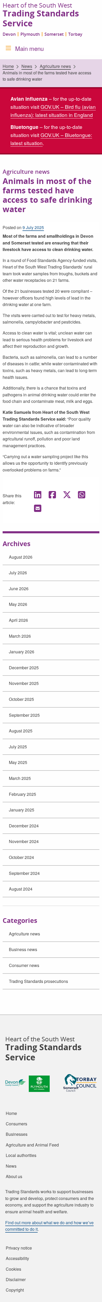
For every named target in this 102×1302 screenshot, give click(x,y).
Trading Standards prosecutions (38, 981)
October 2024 (21, 857)
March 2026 (20, 636)
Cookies (13, 1269)
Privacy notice (19, 1248)
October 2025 (21, 699)
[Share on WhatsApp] (81, 494)
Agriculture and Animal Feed (32, 1145)
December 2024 (24, 826)
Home (8, 66)
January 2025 (21, 810)
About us (14, 1176)
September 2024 (24, 873)
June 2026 (19, 589)
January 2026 (21, 652)
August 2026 (20, 557)
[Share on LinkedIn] (37, 494)
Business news (23, 949)
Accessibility (17, 1258)
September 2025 (24, 715)
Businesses (16, 1134)
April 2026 (18, 620)
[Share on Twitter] (67, 494)
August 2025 (20, 731)
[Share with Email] (37, 508)
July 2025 (18, 747)
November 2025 (24, 683)
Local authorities (21, 1155)
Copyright (15, 1290)
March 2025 (20, 778)
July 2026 (18, 573)
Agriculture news (24, 934)
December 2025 (24, 668)
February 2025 (22, 794)
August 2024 (20, 889)
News (26, 66)
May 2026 (18, 604)
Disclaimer (16, 1279)
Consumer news (24, 965)
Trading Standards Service (41, 18)
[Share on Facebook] (52, 494)
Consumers (16, 1124)
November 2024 (24, 841)
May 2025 (18, 762)
